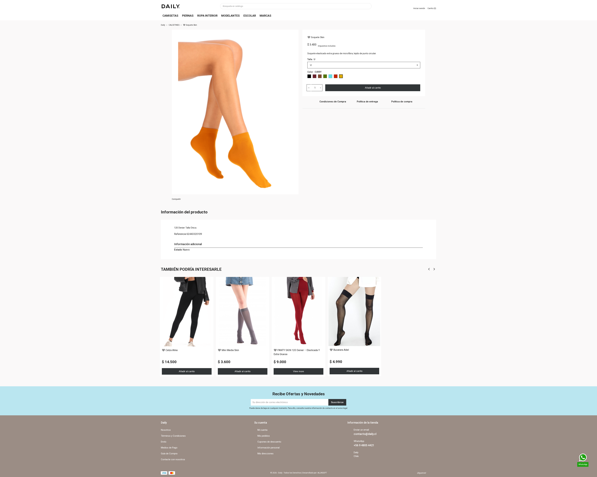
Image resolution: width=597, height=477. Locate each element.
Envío (163, 441)
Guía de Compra (169, 453)
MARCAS (265, 15)
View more (298, 371)
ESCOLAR (249, 15)
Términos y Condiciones (173, 435)
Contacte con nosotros (173, 459)
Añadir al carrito (373, 87)
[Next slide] (434, 269)
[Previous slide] (429, 269)
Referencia (180, 234)
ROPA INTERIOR (207, 15)
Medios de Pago (169, 447)
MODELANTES (230, 15)
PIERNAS (188, 15)
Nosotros (166, 430)
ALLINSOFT (322, 473)
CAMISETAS (170, 15)
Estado (178, 249)
